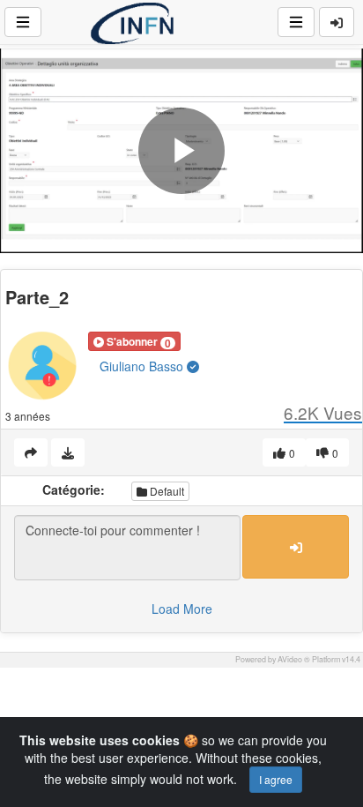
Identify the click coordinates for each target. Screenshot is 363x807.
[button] (134, 341)
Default (165, 490)
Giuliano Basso (143, 366)
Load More (182, 608)
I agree (276, 779)
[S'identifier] (336, 22)
